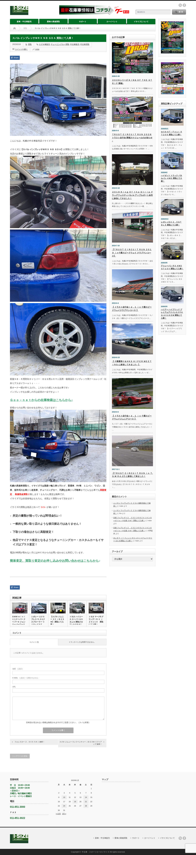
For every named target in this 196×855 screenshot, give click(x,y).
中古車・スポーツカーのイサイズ (95, 852)
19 (75, 802)
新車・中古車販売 (24, 22)
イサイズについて (141, 22)
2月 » (64, 814)
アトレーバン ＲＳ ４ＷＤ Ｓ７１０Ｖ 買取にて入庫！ (172, 267)
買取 (25, 28)
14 (86, 797)
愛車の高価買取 (53, 22)
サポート (82, 22)
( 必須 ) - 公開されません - (25, 678)
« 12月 (58, 814)
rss (180, 5)
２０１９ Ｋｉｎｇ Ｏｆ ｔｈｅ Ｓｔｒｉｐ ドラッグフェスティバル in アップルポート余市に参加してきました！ (132, 195)
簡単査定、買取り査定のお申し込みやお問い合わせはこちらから (54, 560)
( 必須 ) (17, 669)
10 (64, 797)
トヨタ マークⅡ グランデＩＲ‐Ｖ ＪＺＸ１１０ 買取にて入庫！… (96, 620)
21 (86, 802)
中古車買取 (84, 44)
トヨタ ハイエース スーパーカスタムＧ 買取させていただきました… (76, 622)
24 (64, 806)
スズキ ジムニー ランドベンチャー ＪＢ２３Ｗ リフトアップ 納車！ (81, 743)
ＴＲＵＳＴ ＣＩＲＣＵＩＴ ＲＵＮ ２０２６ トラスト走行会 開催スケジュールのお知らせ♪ (132, 137)
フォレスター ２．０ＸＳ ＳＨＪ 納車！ (30, 742)
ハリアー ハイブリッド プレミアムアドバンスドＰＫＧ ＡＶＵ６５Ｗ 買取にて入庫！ (172, 313)
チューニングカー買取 (60, 44)
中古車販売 (74, 44)
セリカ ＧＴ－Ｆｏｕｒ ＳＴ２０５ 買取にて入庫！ (171, 133)
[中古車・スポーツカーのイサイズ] (32, 14)
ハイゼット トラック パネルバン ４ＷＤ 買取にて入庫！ (171, 178)
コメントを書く (21, 49)
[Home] (14, 28)
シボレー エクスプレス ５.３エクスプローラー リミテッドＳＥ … (38, 620)
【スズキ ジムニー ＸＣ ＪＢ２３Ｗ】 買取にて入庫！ (57, 620)
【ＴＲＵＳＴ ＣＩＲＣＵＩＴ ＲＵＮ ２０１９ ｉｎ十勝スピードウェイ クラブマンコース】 (132, 252)
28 (86, 806)
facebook (184, 5)
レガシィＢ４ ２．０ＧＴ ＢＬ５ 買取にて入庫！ (171, 223)
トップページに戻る (19, 756)
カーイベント (111, 22)
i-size (37, 49)
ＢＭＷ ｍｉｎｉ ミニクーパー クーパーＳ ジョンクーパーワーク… (19, 620)
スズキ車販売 (44, 44)
